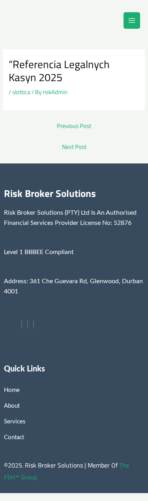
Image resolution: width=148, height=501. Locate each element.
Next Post (74, 146)
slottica (21, 91)
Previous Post (74, 125)
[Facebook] (21, 324)
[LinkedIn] (33, 324)
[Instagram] (27, 324)
